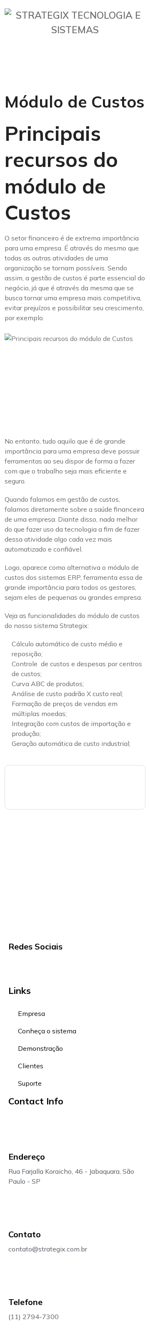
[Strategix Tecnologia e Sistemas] (75, 30)
